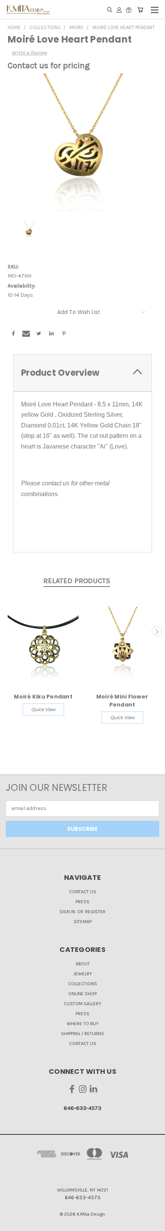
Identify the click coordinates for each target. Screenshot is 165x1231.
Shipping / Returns (82, 1033)
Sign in (67, 911)
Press (82, 901)
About (83, 963)
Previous (9, 631)
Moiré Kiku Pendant (43, 696)
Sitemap (83, 921)
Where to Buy (83, 1023)
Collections (82, 983)
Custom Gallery (82, 1003)
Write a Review (29, 52)
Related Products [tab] (76, 581)
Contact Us (82, 891)
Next (157, 631)
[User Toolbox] (119, 9)
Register (95, 911)
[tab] (82, 372)
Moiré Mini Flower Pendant (122, 700)
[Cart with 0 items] (140, 9)
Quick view (43, 709)
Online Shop (82, 993)
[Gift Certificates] (129, 9)
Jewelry (82, 973)
